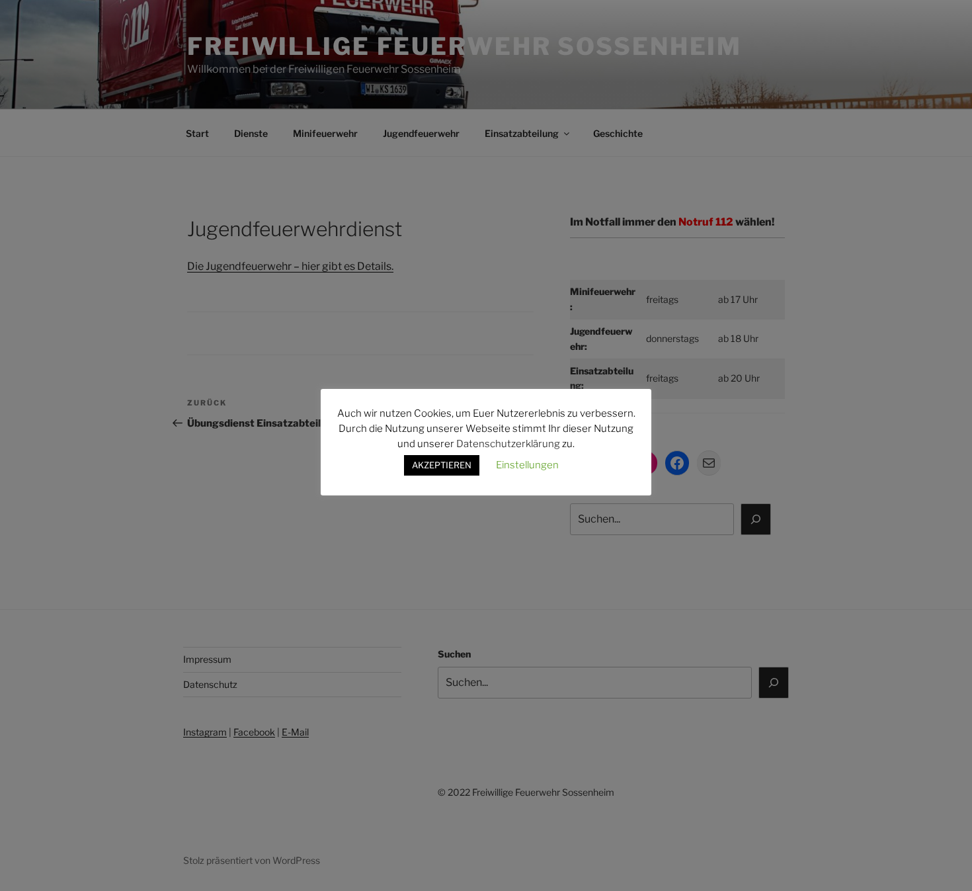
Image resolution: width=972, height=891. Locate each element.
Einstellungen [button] (527, 465)
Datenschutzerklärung (508, 444)
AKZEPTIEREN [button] (441, 465)
